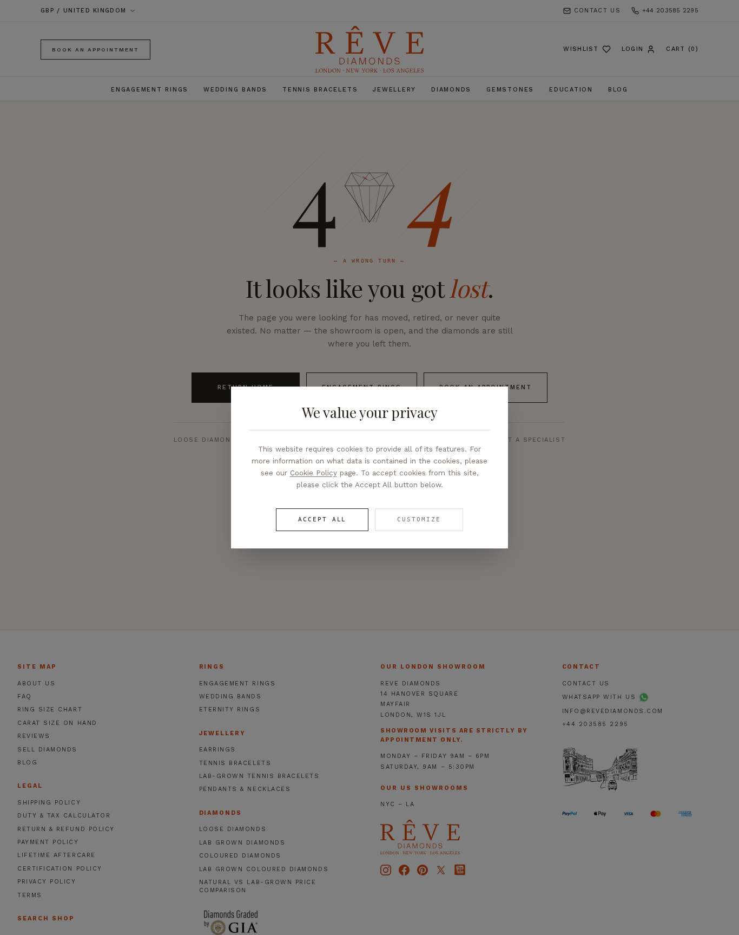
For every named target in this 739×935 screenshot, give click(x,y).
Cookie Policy (313, 472)
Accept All (322, 519)
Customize (419, 519)
